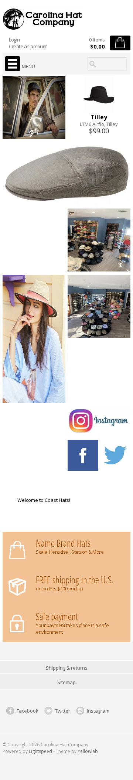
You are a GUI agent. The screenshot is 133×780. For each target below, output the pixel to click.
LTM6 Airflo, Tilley (99, 124)
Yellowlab (88, 751)
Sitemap (66, 682)
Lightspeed (40, 751)
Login (14, 39)
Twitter (62, 710)
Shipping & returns (67, 667)
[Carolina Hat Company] (66, 19)
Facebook (27, 710)
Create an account (28, 46)
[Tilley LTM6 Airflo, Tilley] (99, 110)
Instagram (98, 710)
